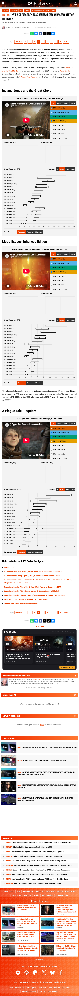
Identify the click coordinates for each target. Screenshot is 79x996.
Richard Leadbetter (14, 27)
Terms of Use (16, 895)
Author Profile (31, 688)
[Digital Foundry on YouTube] (26, 973)
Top (6, 891)
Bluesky (42, 688)
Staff (18, 891)
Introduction (9, 567)
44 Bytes (63, 982)
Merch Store (50, 891)
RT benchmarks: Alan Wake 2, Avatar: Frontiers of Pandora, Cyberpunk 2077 (34, 571)
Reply (50, 688)
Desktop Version (62, 895)
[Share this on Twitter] (44, 33)
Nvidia (27, 11)
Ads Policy (27, 895)
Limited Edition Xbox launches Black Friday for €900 (29, 847)
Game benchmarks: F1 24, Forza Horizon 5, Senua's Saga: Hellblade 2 (31, 591)
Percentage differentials (34, 232)
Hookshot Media (46, 982)
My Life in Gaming (51, 991)
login (42, 724)
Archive (36, 895)
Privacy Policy (70, 891)
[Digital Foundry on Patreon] (35, 973)
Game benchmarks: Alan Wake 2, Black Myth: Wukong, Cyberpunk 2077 (32, 587)
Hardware (14, 11)
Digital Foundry (37, 679)
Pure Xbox (42, 988)
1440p (66, 103)
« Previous (18, 42)
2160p (59, 103)
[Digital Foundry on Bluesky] (52, 973)
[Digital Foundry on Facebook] (61, 973)
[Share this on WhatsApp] (32, 33)
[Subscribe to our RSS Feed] (18, 973)
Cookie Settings (47, 895)
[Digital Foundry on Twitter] (44, 973)
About (12, 891)
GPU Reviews (50, 11)
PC (21, 11)
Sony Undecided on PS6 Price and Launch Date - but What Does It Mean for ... (37, 874)
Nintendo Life (19, 988)
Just (40, 991)
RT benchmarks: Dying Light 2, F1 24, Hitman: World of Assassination (32, 576)
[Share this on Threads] (49, 33)
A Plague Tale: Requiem (28, 77)
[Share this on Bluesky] (36, 33)
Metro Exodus (65, 71)
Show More (39, 960)
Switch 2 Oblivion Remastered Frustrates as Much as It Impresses (34, 856)
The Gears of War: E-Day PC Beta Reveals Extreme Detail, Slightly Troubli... (36, 861)
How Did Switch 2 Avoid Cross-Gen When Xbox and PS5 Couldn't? (34, 884)
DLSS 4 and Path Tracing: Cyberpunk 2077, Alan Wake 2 (26, 599)
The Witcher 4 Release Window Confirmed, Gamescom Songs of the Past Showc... (39, 843)
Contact (60, 891)
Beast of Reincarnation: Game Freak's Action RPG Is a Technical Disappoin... (38, 870)
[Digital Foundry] (39, 3)
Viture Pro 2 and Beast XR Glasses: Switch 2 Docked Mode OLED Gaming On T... (39, 865)
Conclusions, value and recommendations (21, 603)
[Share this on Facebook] (40, 33)
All (53, 103)
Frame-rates (21, 232)
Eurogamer (66, 988)
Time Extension (54, 988)
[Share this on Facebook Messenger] (53, 33)
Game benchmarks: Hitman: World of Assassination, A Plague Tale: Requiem (34, 595)
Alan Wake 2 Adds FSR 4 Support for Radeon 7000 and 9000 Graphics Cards (37, 879)
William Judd (28, 27)
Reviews (5, 11)
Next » (66, 42)
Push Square (31, 988)
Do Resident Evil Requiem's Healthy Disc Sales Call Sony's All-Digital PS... (36, 852)
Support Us (39, 891)
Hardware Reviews (38, 11)
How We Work (28, 891)
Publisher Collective (29, 991)
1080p (73, 103)
